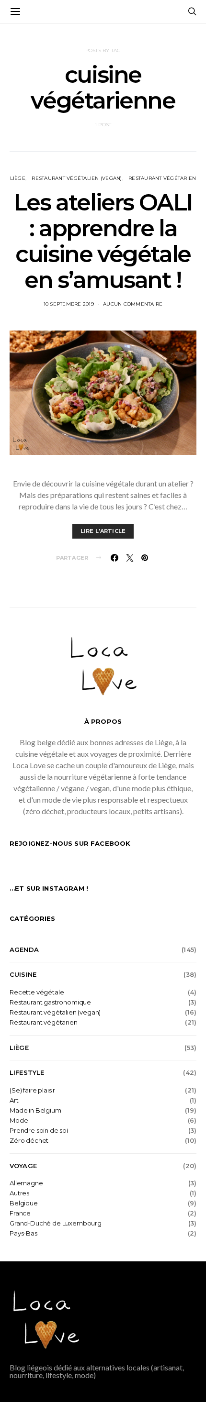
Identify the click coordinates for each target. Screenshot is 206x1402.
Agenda (24, 949)
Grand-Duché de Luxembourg (56, 1223)
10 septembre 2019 (69, 304)
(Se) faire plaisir (32, 1090)
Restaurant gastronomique (50, 1002)
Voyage (23, 1166)
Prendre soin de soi (39, 1130)
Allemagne (26, 1183)
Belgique (24, 1203)
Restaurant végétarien (162, 178)
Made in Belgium (35, 1110)
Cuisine (23, 974)
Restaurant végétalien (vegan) (77, 178)
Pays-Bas (23, 1233)
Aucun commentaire (132, 304)
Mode (19, 1120)
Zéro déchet (29, 1140)
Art (14, 1100)
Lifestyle (27, 1072)
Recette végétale (37, 992)
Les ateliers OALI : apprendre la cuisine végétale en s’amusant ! (103, 241)
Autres (19, 1193)
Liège (17, 178)
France (20, 1213)
